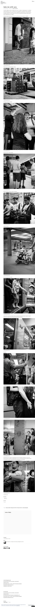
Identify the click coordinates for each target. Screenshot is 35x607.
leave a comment (15, 8)
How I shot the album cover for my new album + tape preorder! (11, 581)
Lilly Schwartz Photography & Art (3, 2)
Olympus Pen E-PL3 (14, 507)
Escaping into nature (6, 582)
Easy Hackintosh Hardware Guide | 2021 (8, 597)
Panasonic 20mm (19, 507)
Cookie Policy (18, 605)
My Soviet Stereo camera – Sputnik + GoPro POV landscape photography (13, 583)
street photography (25, 507)
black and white (8, 507)
